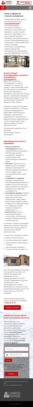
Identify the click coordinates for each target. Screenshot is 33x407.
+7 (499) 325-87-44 (10, 303)
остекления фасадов (11, 23)
